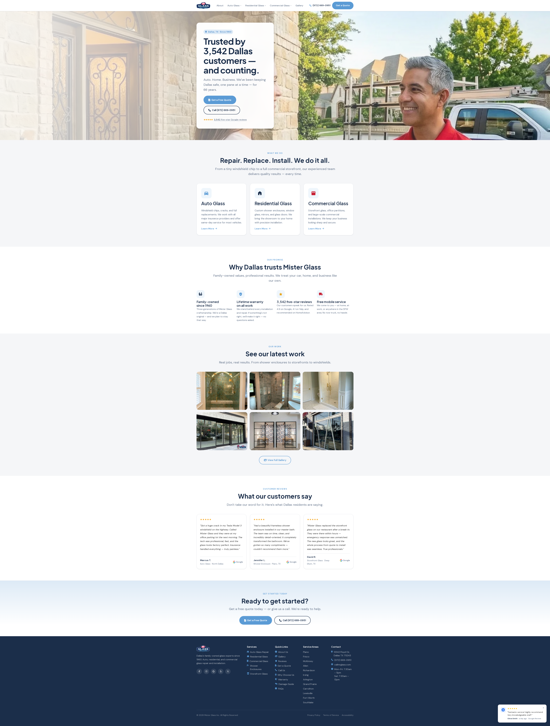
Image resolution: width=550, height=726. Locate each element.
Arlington (308, 679)
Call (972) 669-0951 (223, 110)
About (220, 5)
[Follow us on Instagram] (206, 671)
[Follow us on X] (228, 671)
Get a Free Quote (221, 100)
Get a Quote (343, 5)
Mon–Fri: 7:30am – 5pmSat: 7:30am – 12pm (343, 674)
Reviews (282, 661)
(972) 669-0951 (321, 5)
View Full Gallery (277, 460)
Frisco (306, 656)
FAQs (281, 688)
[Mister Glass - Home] (203, 5)
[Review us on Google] (213, 671)
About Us (283, 652)
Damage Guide (286, 684)
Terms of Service (331, 715)
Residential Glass (254, 5)
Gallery (299, 5)
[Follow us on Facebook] (199, 671)
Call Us (281, 670)
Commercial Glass (280, 5)
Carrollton (308, 688)
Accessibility (347, 715)
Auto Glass (233, 5)
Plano (306, 652)
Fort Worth (309, 697)
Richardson (309, 670)
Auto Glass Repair (259, 652)
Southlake (308, 702)
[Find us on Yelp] (220, 671)
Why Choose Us (286, 674)
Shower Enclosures (256, 667)
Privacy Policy (313, 715)
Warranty (283, 679)
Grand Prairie (310, 684)
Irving (306, 674)
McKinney (308, 661)
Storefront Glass (259, 673)
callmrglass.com (342, 664)
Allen (305, 665)
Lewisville (308, 693)
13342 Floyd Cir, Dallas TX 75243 (342, 654)
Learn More (207, 228)
